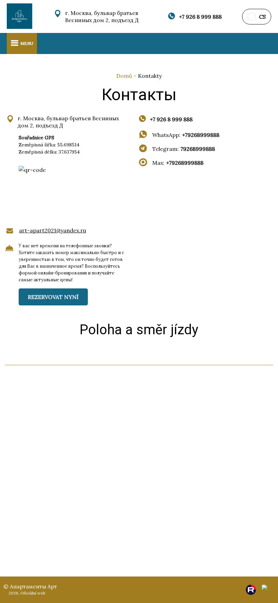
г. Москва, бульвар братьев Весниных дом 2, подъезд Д (102, 16)
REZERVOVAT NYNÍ (53, 297)
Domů (125, 75)
